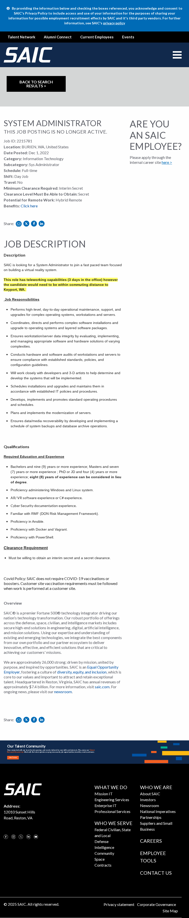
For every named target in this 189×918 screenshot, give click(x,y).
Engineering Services (111, 799)
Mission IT (103, 793)
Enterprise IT (105, 805)
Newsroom (149, 805)
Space (99, 859)
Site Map (170, 910)
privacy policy (114, 23)
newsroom (63, 691)
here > (167, 162)
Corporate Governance (156, 904)
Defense (101, 841)
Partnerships (150, 817)
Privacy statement (119, 904)
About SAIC (150, 793)
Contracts (102, 865)
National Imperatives (158, 811)
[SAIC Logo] (23, 788)
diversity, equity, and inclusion (82, 672)
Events (128, 37)
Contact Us (156, 873)
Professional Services (112, 811)
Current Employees (96, 37)
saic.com (102, 686)
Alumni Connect (58, 37)
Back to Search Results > (36, 83)
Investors (148, 799)
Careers (151, 841)
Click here (29, 205)
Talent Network (21, 37)
